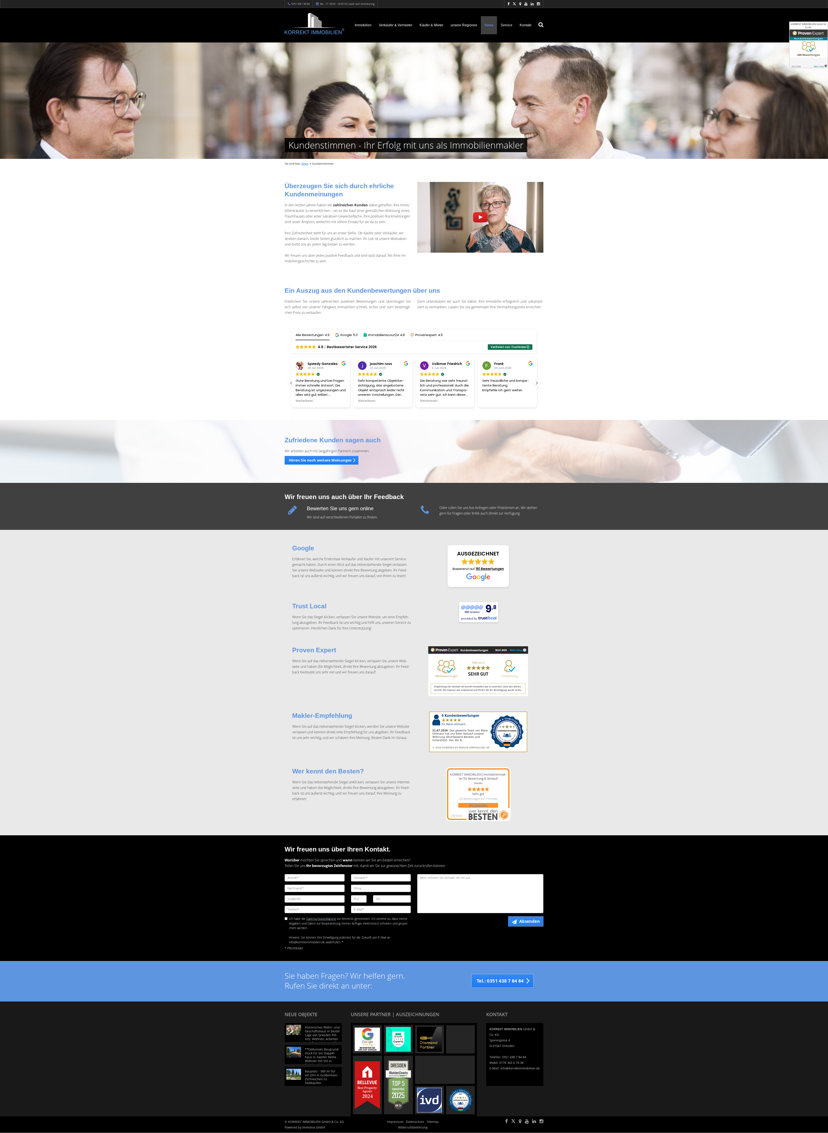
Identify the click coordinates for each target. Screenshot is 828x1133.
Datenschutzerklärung (321, 919)
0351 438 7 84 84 (301, 3)
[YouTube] (525, 3)
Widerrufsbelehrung (413, 1127)
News (489, 25)
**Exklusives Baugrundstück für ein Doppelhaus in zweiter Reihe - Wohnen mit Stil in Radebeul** (322, 1057)
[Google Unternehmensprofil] (520, 3)
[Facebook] (509, 3)
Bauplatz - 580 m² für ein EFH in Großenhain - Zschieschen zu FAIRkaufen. (322, 1077)
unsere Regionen (464, 25)
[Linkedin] (532, 3)
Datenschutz (415, 1122)
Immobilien (363, 25)
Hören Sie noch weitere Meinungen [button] (320, 460)
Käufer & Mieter (431, 25)
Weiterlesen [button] (304, 401)
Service (506, 25)
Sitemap (433, 1122)
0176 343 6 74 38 (511, 1063)
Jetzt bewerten (478, 805)
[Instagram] (538, 3)
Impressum (395, 1122)
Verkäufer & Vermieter (395, 25)
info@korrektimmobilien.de (520, 1068)
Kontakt (525, 25)
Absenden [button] (529, 921)
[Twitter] (514, 3)
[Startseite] (315, 23)
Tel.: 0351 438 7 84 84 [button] (500, 981)
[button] (346, 335)
